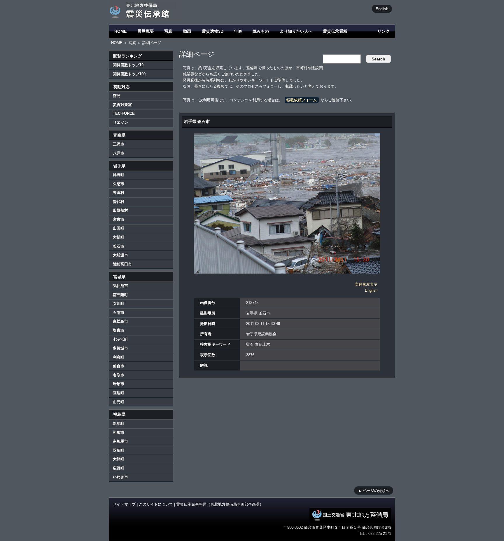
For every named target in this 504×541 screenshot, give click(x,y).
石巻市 (118, 312)
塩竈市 (118, 330)
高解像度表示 (366, 284)
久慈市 (118, 184)
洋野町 (118, 175)
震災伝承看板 (335, 31)
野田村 (118, 192)
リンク (383, 31)
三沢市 (118, 144)
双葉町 (118, 450)
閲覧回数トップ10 (128, 65)
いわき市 (120, 477)
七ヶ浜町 (120, 339)
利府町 (118, 357)
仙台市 (118, 366)
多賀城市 (120, 348)
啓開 (116, 95)
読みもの (261, 31)
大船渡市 (120, 255)
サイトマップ (124, 504)
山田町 (118, 228)
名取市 (118, 375)
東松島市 (120, 321)
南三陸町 (120, 295)
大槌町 (118, 237)
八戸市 (118, 153)
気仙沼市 (120, 285)
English (382, 8)
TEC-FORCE (124, 113)
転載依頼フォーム (301, 100)
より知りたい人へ (296, 31)
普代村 (118, 201)
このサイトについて (156, 504)
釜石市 (118, 246)
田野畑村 (120, 210)
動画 (187, 31)
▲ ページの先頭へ (373, 490)
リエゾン (120, 122)
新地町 (118, 423)
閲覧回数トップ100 (129, 74)
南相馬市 (120, 441)
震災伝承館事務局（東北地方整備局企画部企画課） (219, 504)
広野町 (118, 468)
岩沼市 (118, 384)
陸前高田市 (122, 264)
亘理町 (118, 393)
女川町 (118, 303)
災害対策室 (122, 104)
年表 (238, 31)
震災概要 (145, 31)
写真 (168, 31)
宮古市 (118, 219)
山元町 (118, 402)
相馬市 (118, 432)
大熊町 (118, 459)
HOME (120, 31)
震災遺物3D (212, 31)
